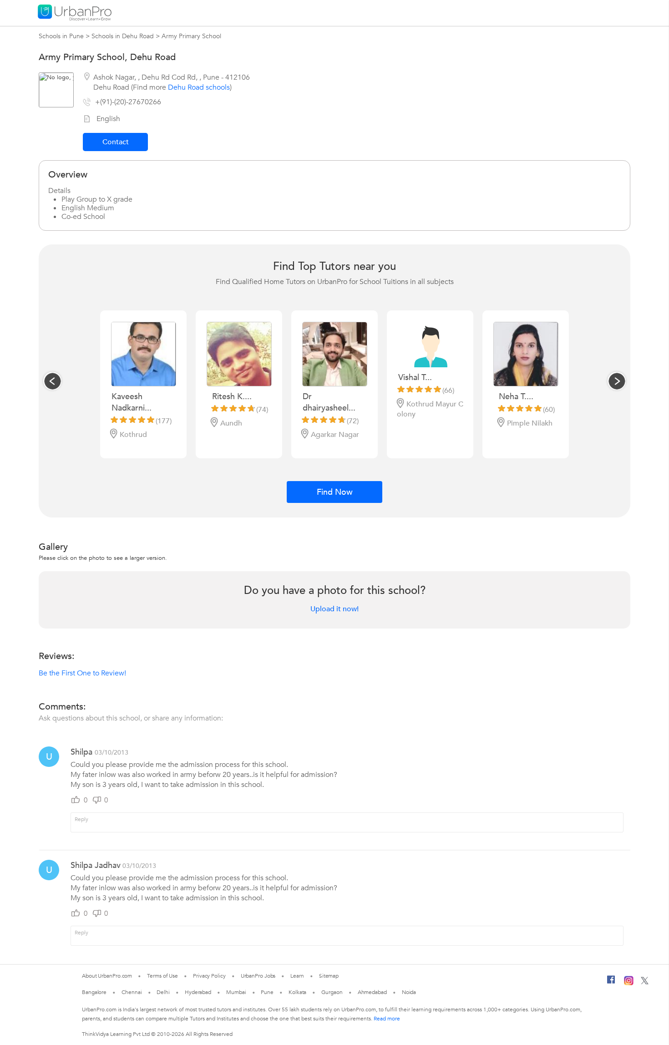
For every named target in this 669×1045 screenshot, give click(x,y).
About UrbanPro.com (107, 975)
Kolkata (297, 992)
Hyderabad (198, 992)
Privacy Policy (209, 975)
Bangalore (94, 992)
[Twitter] (645, 982)
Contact (115, 142)
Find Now (335, 492)
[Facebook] (611, 983)
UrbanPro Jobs (258, 975)
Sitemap (329, 975)
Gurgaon (331, 992)
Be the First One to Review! (82, 673)
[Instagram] (629, 983)
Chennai (132, 992)
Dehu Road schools (199, 87)
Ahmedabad (372, 992)
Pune (267, 992)
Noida (409, 992)
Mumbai (236, 992)
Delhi (163, 992)
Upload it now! (334, 609)
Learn (297, 975)
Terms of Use (162, 975)
